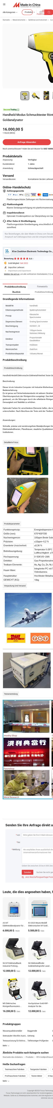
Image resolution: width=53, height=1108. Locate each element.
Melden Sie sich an (11, 274)
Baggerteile (32, 1030)
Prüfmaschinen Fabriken (15, 1076)
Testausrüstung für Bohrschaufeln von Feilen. (15, 1040)
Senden (27, 872)
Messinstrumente (19, 20)
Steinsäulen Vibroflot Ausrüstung (15, 1035)
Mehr (5, 1081)
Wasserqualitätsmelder (12, 1030)
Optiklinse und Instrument (37, 20)
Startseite (6, 20)
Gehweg (30, 1035)
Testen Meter (36, 1076)
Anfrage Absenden (27, 142)
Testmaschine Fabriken (14, 1069)
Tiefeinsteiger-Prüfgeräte (37, 1040)
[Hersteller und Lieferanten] (26, 4)
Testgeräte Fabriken (38, 1069)
